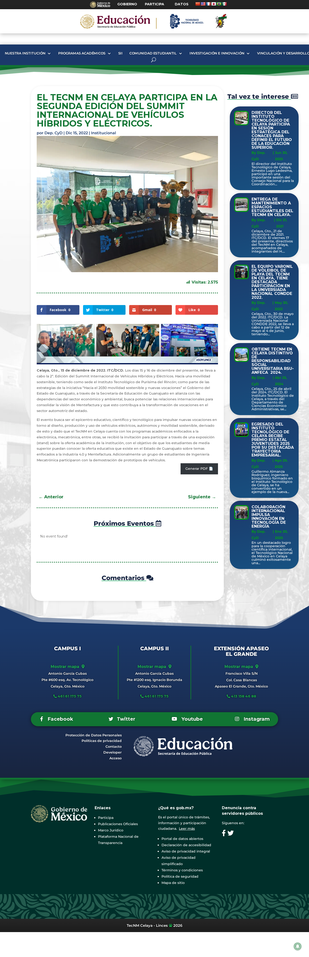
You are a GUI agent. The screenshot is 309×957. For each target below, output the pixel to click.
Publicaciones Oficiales (118, 824)
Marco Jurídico (110, 830)
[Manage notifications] (298, 946)
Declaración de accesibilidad (186, 845)
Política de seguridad (180, 876)
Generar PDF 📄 (199, 468)
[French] (208, 4)
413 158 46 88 (243, 696)
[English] (203, 4)
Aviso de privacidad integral (186, 851)
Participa (105, 817)
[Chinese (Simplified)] (197, 4)
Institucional (103, 133)
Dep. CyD (53, 133)
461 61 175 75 (69, 696)
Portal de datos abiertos (182, 839)
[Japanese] (213, 4)
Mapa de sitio (173, 883)
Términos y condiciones (182, 870)
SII (120, 53)
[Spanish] (224, 4)
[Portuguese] (219, 4)
